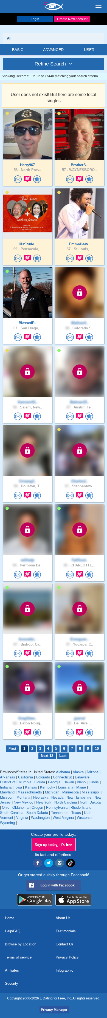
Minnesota (70, 792)
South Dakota (37, 813)
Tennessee (59, 813)
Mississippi (91, 792)
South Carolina (11, 813)
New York (43, 802)
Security (11, 983)
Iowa (18, 787)
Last (62, 756)
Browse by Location (20, 944)
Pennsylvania (56, 807)
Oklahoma (20, 807)
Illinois (94, 782)
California (25, 777)
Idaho (81, 782)
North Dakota (90, 802)
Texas (76, 813)
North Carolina (65, 802)
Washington (40, 818)
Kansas (31, 787)
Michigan (52, 792)
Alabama (63, 772)
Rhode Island (81, 807)
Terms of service (18, 957)
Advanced (53, 49)
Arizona (92, 772)
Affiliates (12, 970)
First (12, 749)
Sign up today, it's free (53, 844)
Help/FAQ (12, 931)
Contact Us (65, 944)
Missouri (6, 797)
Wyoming (7, 823)
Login (35, 19)
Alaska (78, 772)
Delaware (82, 777)
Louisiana (65, 787)
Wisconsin (85, 818)
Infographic (64, 970)
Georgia (54, 782)
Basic (17, 49)
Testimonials (66, 931)
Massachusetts (30, 792)
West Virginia (63, 818)
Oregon (37, 807)
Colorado (43, 777)
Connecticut (62, 777)
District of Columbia (15, 782)
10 (97, 749)
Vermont (6, 818)
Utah (87, 813)
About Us (63, 918)
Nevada (57, 797)
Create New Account (72, 19)
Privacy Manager (54, 1010)
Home (9, 918)
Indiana (6, 787)
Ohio (5, 807)
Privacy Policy (67, 957)
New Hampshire (78, 797)
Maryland (7, 792)
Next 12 (47, 756)
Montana (23, 797)
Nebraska (40, 797)
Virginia (22, 818)
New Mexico (23, 802)
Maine (81, 787)
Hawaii (68, 782)
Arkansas (7, 777)
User (89, 49)
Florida (39, 782)
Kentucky (47, 787)
